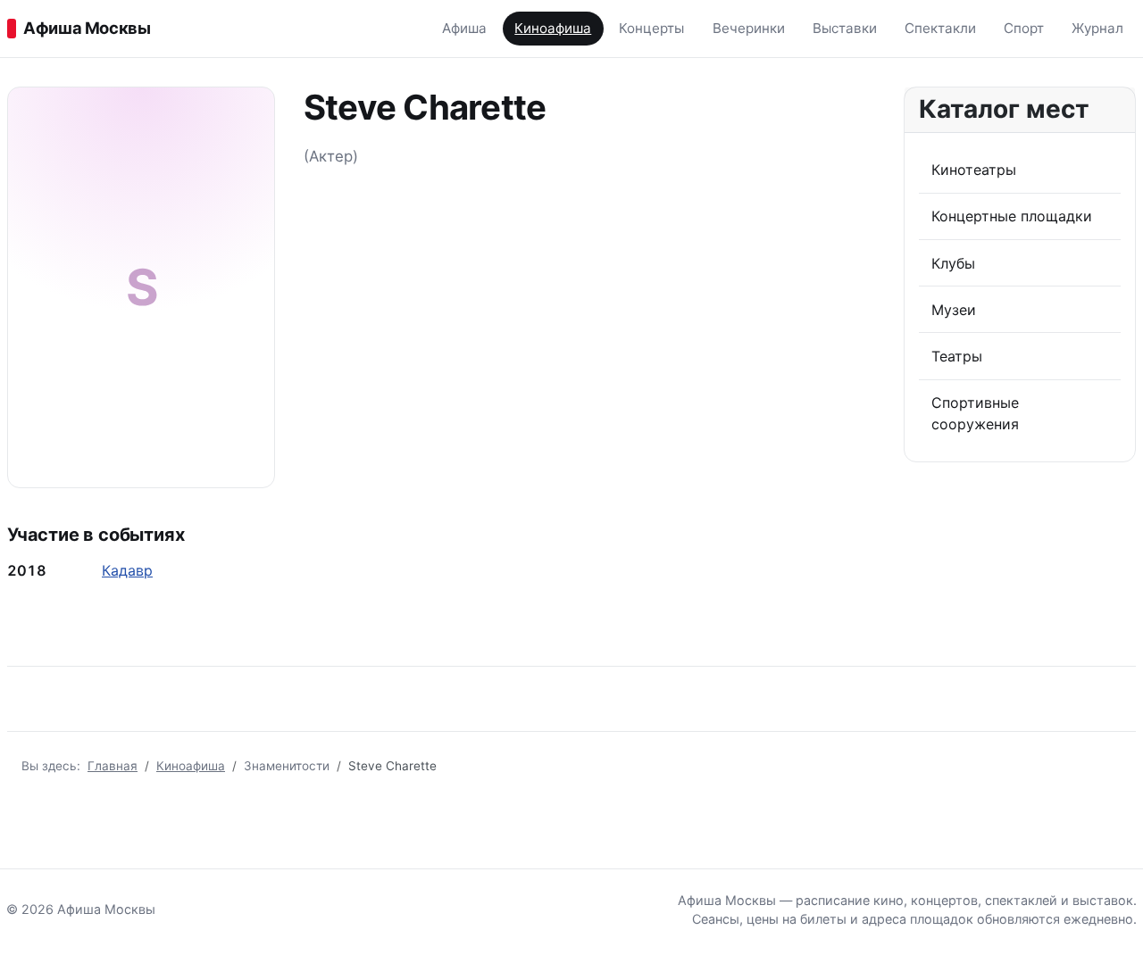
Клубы (953, 263)
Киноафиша (552, 28)
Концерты (651, 28)
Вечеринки (749, 28)
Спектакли (940, 28)
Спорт (1024, 28)
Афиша (464, 28)
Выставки (845, 28)
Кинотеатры (973, 170)
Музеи (953, 310)
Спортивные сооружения (975, 413)
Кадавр (127, 570)
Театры (956, 356)
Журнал (1097, 28)
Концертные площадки (1011, 216)
